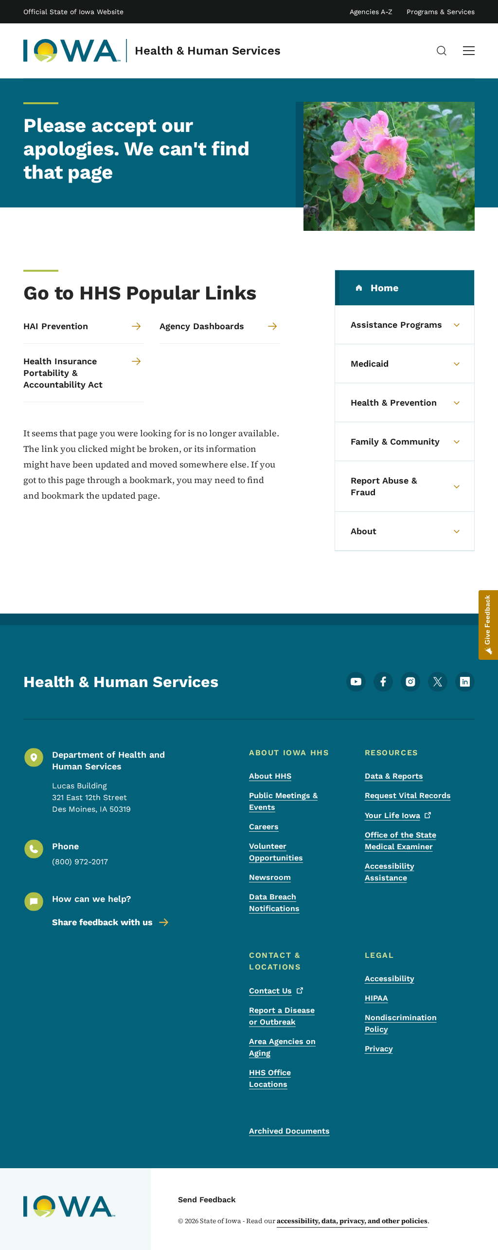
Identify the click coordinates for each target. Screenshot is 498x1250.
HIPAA (376, 998)
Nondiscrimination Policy (401, 1023)
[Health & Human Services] (72, 50)
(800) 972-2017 (80, 861)
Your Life (392, 815)
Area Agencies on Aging (282, 1047)
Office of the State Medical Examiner (400, 840)
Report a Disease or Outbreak (282, 1016)
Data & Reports (394, 776)
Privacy (379, 1048)
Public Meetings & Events (283, 801)
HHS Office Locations (270, 1078)
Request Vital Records (408, 795)
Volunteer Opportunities (276, 851)
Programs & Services (441, 12)
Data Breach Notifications (274, 902)
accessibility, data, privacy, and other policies (352, 1221)
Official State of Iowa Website (73, 12)
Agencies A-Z (371, 12)
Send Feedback (207, 1199)
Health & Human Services (208, 50)
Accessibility (389, 978)
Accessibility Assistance (389, 871)
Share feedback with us (102, 922)
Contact (270, 990)
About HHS (270, 776)
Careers (264, 826)
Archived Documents (289, 1131)
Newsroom (270, 877)
